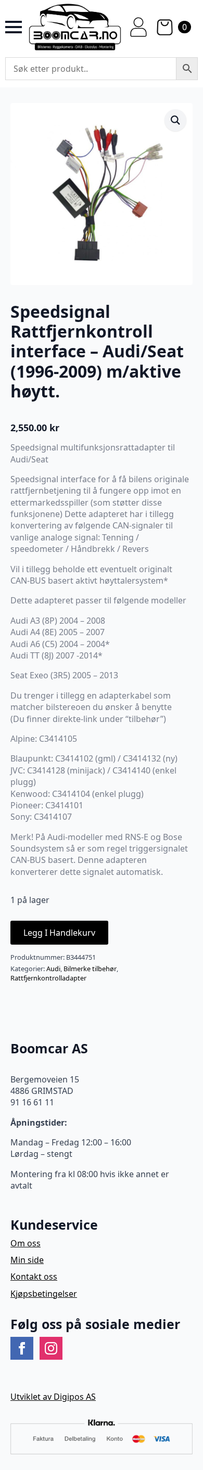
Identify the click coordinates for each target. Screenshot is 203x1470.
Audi (53, 968)
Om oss (25, 1243)
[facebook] (21, 1348)
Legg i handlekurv (59, 932)
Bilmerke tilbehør (90, 968)
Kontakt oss (33, 1276)
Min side (27, 1260)
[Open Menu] (13, 27)
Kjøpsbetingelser (43, 1293)
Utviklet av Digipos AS (53, 1396)
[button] (175, 120)
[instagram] (51, 1348)
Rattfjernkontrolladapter (48, 978)
